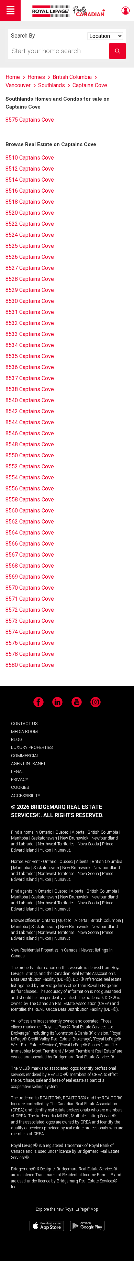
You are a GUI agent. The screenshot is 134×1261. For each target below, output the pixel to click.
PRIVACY (19, 779)
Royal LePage (69, 11)
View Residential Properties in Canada (44, 950)
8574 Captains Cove (29, 632)
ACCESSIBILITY (25, 795)
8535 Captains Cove (29, 356)
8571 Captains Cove (29, 599)
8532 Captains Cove (29, 323)
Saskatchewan (44, 838)
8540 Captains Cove (29, 400)
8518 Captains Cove (29, 202)
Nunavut (62, 850)
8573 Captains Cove (29, 621)
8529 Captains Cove (29, 290)
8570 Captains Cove (29, 587)
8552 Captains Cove (29, 466)
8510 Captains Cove (29, 157)
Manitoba (19, 838)
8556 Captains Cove (29, 488)
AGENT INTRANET (28, 763)
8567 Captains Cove (29, 554)
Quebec (62, 832)
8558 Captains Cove (29, 499)
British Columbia (103, 832)
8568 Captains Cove (29, 565)
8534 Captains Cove (29, 345)
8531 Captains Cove (29, 312)
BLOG (16, 739)
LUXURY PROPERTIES (32, 747)
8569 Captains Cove (29, 576)
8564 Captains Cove (29, 532)
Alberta (78, 832)
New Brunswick (74, 838)
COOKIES (20, 787)
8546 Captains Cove (29, 433)
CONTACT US (24, 723)
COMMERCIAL (25, 755)
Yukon (45, 850)
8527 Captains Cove (29, 268)
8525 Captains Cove (29, 246)
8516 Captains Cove (29, 190)
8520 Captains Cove (29, 213)
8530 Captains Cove (29, 301)
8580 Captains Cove (29, 665)
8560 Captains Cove (29, 510)
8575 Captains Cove (29, 119)
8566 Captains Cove (29, 543)
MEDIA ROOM (24, 731)
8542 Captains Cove (29, 411)
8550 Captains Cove (29, 455)
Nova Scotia (88, 844)
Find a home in (24, 832)
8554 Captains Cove (29, 477)
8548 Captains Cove (29, 444)
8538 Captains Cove (29, 389)
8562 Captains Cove (29, 521)
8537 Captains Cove (29, 378)
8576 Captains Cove (29, 643)
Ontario (45, 832)
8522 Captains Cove (29, 224)
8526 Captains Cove (29, 257)
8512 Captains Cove (29, 168)
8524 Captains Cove (29, 235)
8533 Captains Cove (29, 334)
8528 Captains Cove (29, 279)
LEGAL (17, 771)
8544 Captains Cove (29, 422)
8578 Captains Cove (29, 654)
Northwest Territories (56, 844)
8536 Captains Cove (29, 367)
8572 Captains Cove (29, 610)
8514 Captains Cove (29, 179)
